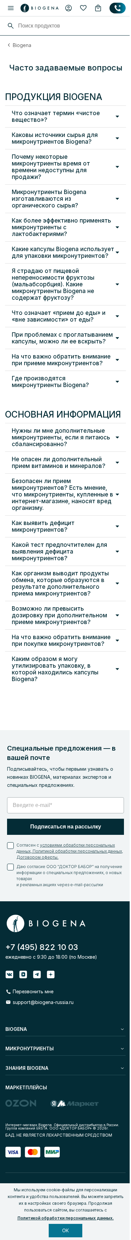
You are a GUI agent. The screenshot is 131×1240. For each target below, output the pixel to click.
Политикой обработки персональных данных (77, 851)
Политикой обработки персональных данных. (65, 1218)
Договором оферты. (37, 857)
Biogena (22, 45)
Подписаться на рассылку (65, 826)
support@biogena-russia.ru (43, 1002)
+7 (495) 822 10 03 (41, 947)
